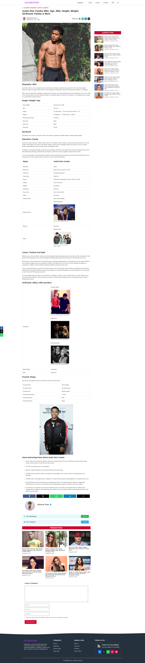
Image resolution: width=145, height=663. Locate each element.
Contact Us (77, 646)
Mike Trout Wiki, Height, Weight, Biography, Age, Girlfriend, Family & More (79, 549)
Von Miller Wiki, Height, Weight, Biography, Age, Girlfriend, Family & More (112, 94)
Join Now (85, 516)
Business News (57, 648)
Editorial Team (32, 18)
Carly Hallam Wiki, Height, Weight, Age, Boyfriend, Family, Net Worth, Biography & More (32, 572)
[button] (118, 2)
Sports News (56, 651)
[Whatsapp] (1, 335)
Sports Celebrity (43, 7)
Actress (97, 2)
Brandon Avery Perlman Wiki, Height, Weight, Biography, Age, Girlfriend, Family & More (32, 550)
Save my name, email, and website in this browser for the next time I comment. (47, 617)
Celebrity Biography (30, 7)
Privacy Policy (77, 651)
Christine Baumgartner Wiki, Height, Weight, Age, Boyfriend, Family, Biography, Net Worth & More (112, 86)
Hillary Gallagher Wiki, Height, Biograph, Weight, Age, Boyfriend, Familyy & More (55, 550)
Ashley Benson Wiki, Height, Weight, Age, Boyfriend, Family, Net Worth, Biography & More (55, 575)
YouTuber (105, 2)
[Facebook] (1, 328)
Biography (80, 2)
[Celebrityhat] (32, 2)
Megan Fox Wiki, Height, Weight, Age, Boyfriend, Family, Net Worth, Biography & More (79, 573)
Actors (90, 2)
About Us (76, 643)
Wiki (113, 2)
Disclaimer (76, 648)
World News (56, 646)
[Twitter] (1, 331)
